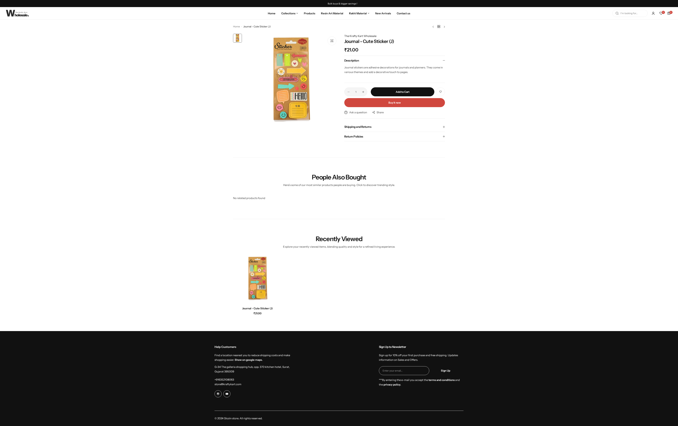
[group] (291, 81)
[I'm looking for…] (617, 13)
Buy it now (394, 102)
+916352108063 (224, 379)
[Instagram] (218, 393)
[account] (653, 13)
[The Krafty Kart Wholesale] (17, 13)
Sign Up (445, 370)
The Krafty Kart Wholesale (360, 36)
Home (236, 26)
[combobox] (630, 13)
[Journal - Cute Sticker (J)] (257, 279)
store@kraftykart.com (228, 384)
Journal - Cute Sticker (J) (257, 308)
